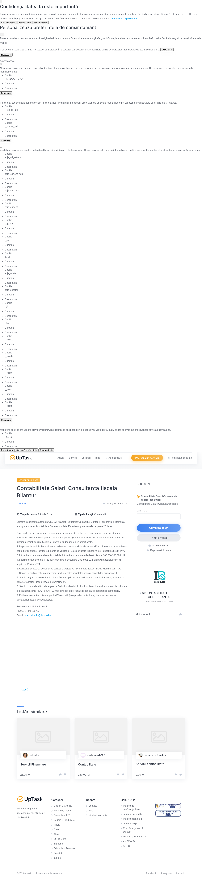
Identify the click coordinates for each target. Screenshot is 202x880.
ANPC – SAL (130, 841)
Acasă (24, 689)
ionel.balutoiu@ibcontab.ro (38, 615)
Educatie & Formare (64, 848)
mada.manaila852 (96, 755)
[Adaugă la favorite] (65, 774)
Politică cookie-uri (132, 819)
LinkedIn (180, 873)
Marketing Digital (62, 810)
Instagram (166, 873)
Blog (97, 458)
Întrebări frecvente (97, 815)
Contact (92, 806)
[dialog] (101, 14)
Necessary (6, 55)
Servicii (73, 458)
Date (56, 829)
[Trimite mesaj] (180, 614)
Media (57, 824)
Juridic (57, 858)
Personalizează (8, 22)
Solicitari (86, 458)
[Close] (2, 34)
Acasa (61, 458)
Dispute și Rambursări (134, 836)
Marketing (6, 420)
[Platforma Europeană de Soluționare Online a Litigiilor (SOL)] (168, 815)
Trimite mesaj (158, 537)
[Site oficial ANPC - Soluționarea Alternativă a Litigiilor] (168, 808)
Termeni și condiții (132, 814)
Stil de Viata (60, 839)
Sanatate (58, 853)
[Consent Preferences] (1, 1)
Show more (167, 50)
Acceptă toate (40, 22)
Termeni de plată (131, 823)
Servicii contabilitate (150, 764)
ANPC (126, 846)
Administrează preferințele (124, 18)
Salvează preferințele (26, 450)
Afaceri (57, 834)
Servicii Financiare (28, 480)
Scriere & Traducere (64, 820)
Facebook (151, 873)
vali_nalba (34, 755)
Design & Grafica (63, 806)
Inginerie (58, 843)
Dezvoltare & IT (62, 815)
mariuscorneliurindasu (155, 755)
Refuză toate (24, 22)
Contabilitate (87, 764)
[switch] (1, 64)
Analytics (5, 141)
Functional (6, 93)
